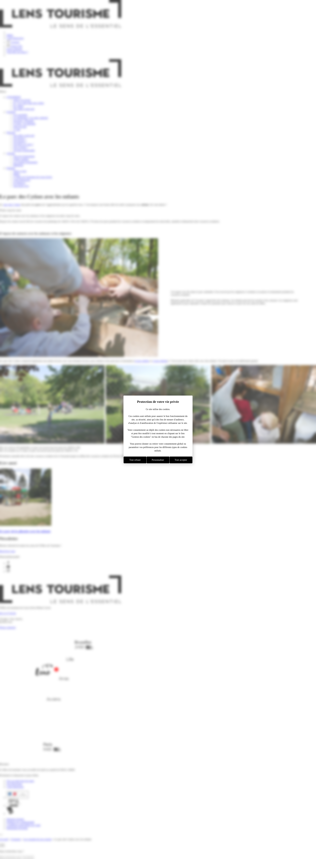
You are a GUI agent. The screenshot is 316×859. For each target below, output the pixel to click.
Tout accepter (181, 460)
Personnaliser (158, 460)
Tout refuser (135, 460)
